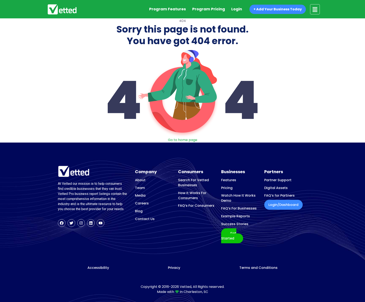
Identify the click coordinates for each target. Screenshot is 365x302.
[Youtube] (100, 223)
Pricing (227, 187)
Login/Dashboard (283, 204)
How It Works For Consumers (192, 195)
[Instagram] (81, 223)
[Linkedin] (91, 223)
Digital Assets (276, 187)
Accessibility (98, 268)
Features (228, 180)
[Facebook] (61, 223)
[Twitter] (71, 223)
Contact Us (145, 218)
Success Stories (234, 224)
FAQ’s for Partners (279, 195)
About (140, 180)
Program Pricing (208, 9)
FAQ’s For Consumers (196, 205)
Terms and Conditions (258, 268)
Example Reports (235, 216)
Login (236, 9)
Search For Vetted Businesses (193, 183)
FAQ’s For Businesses (239, 208)
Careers (142, 203)
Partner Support (277, 180)
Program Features (167, 9)
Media (140, 195)
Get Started (228, 236)
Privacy (174, 268)
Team (140, 187)
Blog (139, 211)
